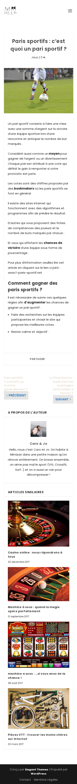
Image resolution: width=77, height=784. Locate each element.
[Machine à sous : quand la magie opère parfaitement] (38, 584)
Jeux (34, 57)
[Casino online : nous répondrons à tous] (38, 524)
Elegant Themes (36, 769)
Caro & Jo (38, 443)
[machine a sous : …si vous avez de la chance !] (38, 645)
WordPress (38, 774)
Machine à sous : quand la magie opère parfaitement (34, 609)
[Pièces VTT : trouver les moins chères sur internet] (38, 708)
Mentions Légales (46, 780)
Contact (25, 780)
